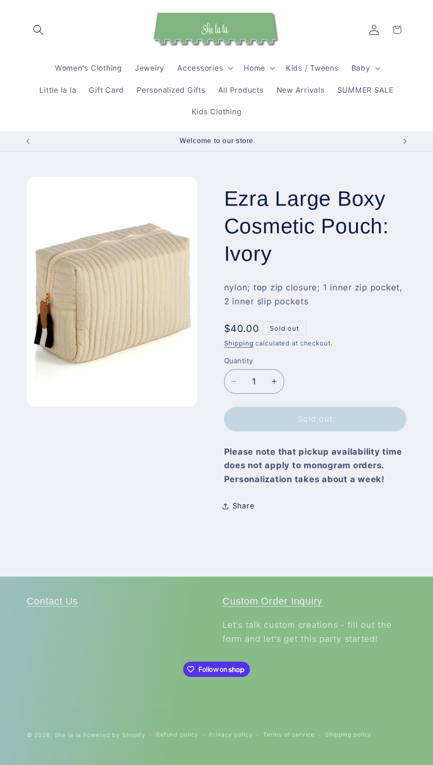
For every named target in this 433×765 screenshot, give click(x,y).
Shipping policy (348, 734)
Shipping (239, 343)
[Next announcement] (405, 141)
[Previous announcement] (28, 141)
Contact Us (53, 601)
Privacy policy (230, 734)
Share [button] (244, 505)
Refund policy (177, 734)
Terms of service (289, 734)
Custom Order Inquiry (272, 601)
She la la (68, 735)
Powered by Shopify (114, 735)
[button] (38, 29)
